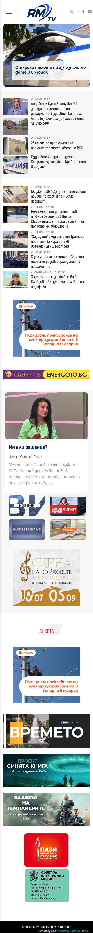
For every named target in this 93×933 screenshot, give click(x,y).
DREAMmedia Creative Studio (70, 931)
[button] (8, 443)
